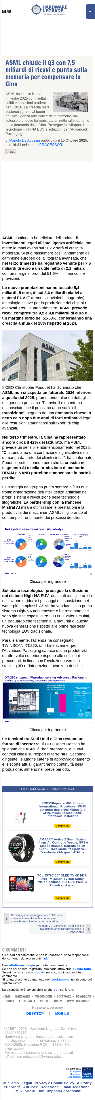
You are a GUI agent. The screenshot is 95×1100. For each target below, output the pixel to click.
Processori (51, 145)
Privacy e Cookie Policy (54, 1083)
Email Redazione (75, 1087)
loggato (39, 972)
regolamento (59, 979)
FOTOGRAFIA (27, 1001)
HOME (6, 996)
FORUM (57, 1001)
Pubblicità (12, 1087)
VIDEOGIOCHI (43, 996)
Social (30, 1091)
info (46, 958)
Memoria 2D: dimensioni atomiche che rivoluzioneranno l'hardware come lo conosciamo (61, 929)
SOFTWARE (64, 996)
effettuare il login (22, 965)
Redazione (50, 1087)
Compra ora (62, 825)
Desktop (35, 1013)
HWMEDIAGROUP (78, 1001)
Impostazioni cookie (64, 1091)
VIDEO (44, 1001)
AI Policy (84, 1083)
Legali (27, 1083)
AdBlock (30, 1087)
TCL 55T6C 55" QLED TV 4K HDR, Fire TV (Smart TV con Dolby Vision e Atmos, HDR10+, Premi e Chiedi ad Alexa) (62, 880)
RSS (18, 1091)
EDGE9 (10, 1001)
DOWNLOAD (83, 996)
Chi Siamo (10, 1083)
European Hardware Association (74, 1074)
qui (55, 989)
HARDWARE (22, 996)
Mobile (62, 1013)
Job (41, 1091)
